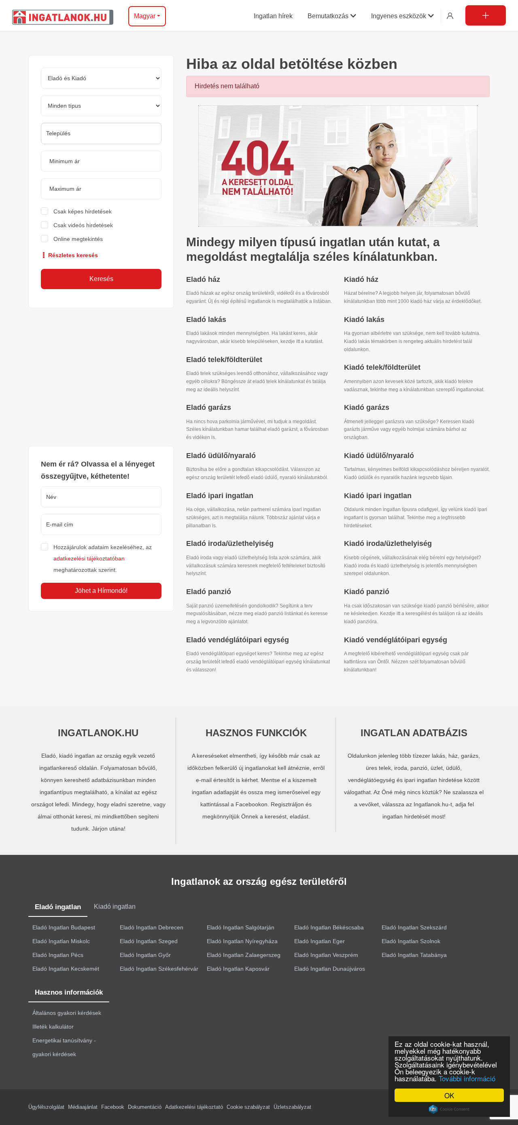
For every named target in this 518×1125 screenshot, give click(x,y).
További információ (467, 1078)
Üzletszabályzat (292, 1107)
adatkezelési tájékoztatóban (89, 558)
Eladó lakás (206, 319)
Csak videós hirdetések (83, 225)
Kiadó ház (361, 279)
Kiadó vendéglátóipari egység (395, 640)
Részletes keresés (72, 255)
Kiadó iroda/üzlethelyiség (388, 543)
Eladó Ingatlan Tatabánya (414, 955)
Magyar (144, 16)
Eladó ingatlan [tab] (58, 907)
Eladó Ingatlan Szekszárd (414, 927)
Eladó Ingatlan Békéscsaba (329, 927)
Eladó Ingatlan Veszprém (326, 955)
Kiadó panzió (366, 592)
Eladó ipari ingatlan (219, 496)
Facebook (112, 1107)
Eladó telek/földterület (224, 360)
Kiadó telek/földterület (382, 367)
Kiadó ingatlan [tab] (115, 906)
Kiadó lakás (364, 319)
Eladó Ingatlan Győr (145, 955)
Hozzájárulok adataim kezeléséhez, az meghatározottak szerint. (102, 558)
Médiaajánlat (83, 1107)
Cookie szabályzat (248, 1107)
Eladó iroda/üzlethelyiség (230, 543)
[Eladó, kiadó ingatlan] (338, 165)
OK (449, 1095)
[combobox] (101, 133)
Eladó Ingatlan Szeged (149, 941)
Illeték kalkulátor (53, 1026)
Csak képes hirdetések (82, 211)
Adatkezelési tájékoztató (194, 1107)
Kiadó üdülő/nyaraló (379, 456)
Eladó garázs (208, 407)
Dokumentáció (144, 1107)
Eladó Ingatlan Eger (319, 941)
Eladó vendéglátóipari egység (237, 640)
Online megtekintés (78, 239)
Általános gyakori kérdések (66, 1013)
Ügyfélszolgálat (46, 1107)
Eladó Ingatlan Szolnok (411, 941)
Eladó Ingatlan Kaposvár (238, 968)
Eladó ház (203, 279)
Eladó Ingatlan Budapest (63, 927)
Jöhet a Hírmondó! (101, 590)
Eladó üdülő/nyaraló (221, 456)
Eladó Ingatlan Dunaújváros (329, 968)
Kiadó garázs (366, 407)
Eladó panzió (208, 592)
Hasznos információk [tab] (69, 992)
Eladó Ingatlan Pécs (57, 955)
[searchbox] (101, 133)
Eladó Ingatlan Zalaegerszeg (243, 955)
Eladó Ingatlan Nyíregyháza (242, 941)
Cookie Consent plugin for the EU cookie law (449, 1109)
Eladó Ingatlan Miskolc (61, 941)
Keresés (101, 278)
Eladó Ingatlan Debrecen (151, 927)
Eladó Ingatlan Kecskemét (65, 968)
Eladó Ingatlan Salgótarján (240, 927)
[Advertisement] (101, 377)
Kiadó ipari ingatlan (378, 496)
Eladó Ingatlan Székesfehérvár (159, 968)
